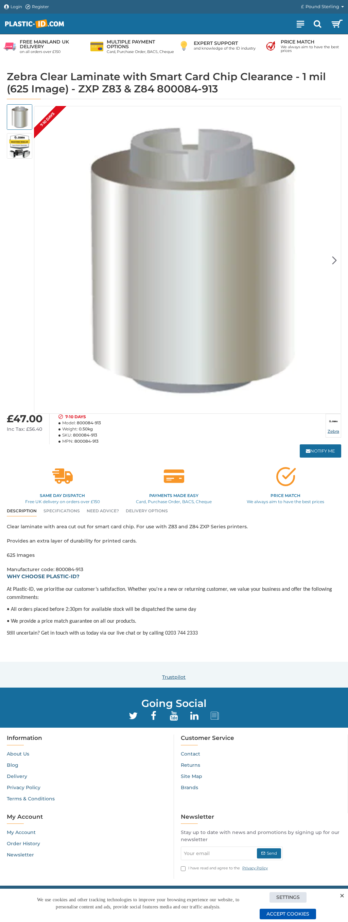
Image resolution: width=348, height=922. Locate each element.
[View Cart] (337, 24)
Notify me (322, 451)
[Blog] (215, 716)
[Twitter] (133, 716)
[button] (41, 260)
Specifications (62, 510)
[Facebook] (153, 716)
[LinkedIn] (194, 716)
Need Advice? (103, 510)
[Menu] (300, 24)
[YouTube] (174, 716)
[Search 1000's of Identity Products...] (317, 24)
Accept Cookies (287, 914)
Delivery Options (147, 510)
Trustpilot (174, 677)
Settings (288, 897)
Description (22, 510)
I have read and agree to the (227, 868)
